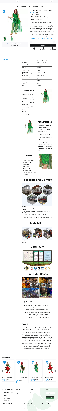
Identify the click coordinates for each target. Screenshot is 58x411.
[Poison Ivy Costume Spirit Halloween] (21, 367)
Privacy (27, 408)
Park (28, 403)
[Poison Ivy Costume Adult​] (7, 367)
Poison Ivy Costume (41, 38)
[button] (2, 371)
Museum (33, 403)
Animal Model (21, 403)
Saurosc (13, 403)
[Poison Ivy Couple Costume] (36, 367)
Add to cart (43, 45)
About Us (38, 408)
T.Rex (51, 38)
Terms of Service (21, 408)
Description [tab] (5, 59)
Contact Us (32, 408)
